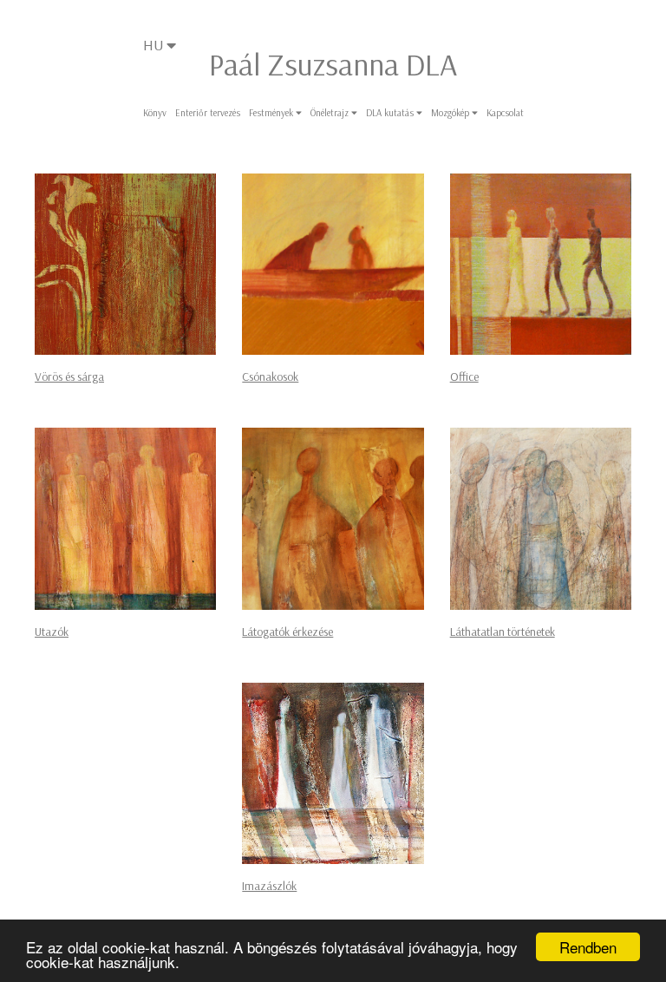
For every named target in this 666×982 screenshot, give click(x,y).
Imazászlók (269, 886)
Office (464, 376)
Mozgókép (451, 113)
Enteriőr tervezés (207, 113)
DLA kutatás (391, 113)
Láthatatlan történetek (502, 631)
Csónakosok (270, 376)
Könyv (154, 113)
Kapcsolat (505, 113)
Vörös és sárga (69, 376)
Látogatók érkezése (287, 631)
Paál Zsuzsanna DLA (333, 63)
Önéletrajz (330, 113)
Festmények (272, 113)
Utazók (52, 631)
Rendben (588, 947)
